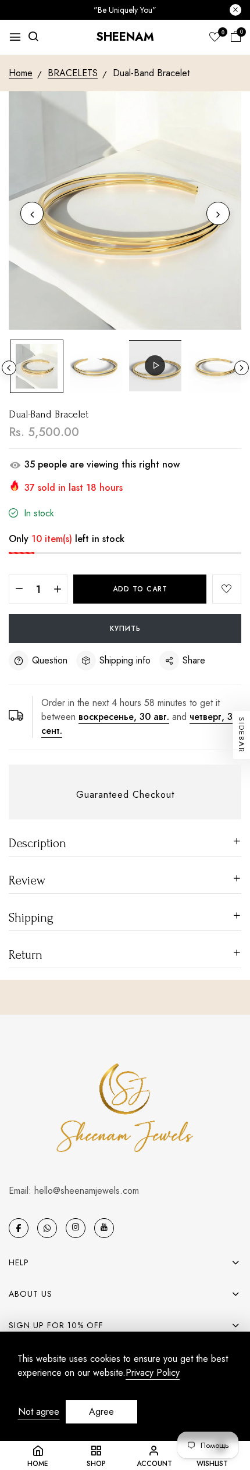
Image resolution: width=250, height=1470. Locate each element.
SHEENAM (125, 36)
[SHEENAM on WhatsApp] (47, 1228)
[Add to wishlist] (226, 589)
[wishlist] (215, 37)
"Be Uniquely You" (125, 10)
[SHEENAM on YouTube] (104, 1228)
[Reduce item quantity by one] (18, 589)
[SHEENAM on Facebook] (18, 1228)
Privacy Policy (153, 1373)
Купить (125, 628)
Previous (9, 368)
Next (241, 368)
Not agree (38, 1411)
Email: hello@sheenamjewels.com (74, 1190)
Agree (101, 1411)
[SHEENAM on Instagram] (75, 1228)
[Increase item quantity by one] (57, 589)
